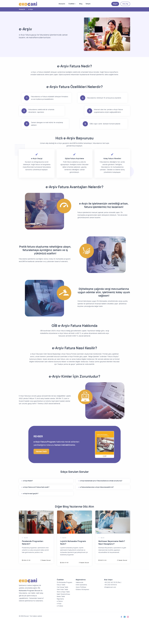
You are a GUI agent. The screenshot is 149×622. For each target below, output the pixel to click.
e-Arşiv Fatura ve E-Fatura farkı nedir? (36, 487)
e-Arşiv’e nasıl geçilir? (30, 493)
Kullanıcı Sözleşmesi (82, 589)
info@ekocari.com (110, 587)
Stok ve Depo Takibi (63, 592)
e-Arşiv (59, 603)
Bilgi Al (115, 4)
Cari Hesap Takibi (62, 587)
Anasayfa (62, 4)
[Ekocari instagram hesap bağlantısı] (128, 617)
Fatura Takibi (61, 585)
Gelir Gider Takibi (62, 589)
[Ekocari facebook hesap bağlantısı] (121, 617)
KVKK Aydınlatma (81, 585)
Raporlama (60, 599)
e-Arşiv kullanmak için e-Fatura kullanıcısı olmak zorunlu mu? (101, 481)
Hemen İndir (41, 451)
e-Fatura (60, 601)
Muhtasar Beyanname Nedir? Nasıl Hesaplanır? (111, 542)
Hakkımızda (79, 582)
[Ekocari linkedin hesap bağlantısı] (125, 617)
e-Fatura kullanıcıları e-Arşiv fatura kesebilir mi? (97, 487)
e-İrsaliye (60, 606)
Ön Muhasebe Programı (64, 582)
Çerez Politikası (81, 587)
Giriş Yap (125, 4)
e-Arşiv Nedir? (28, 481)
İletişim (88, 4)
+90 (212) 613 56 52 (110, 585)
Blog (80, 4)
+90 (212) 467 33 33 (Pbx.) (112, 582)
